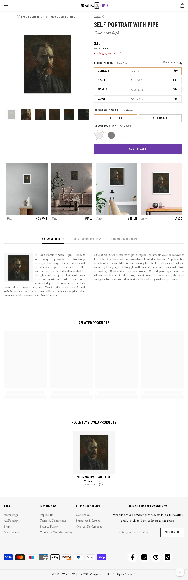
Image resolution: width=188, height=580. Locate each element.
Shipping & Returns (124, 239)
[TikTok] (168, 557)
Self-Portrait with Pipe (94, 477)
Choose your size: (110, 63)
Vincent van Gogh (106, 33)
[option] (47, 64)
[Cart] (182, 5)
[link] (25, 392)
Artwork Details (53, 239)
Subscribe (172, 532)
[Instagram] (144, 557)
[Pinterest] (156, 557)
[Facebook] (132, 557)
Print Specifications (88, 239)
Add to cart (138, 149)
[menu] (6, 5)
